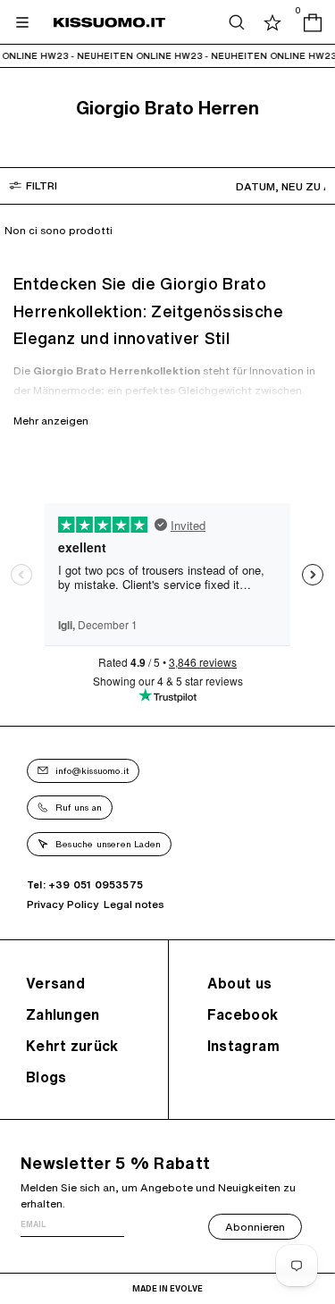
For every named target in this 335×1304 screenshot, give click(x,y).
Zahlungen (63, 1014)
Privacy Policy (63, 904)
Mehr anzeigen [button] (50, 420)
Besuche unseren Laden (108, 843)
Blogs (46, 1077)
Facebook (243, 1014)
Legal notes (134, 904)
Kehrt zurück (72, 1046)
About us (239, 983)
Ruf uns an (78, 807)
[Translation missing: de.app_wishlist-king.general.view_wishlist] (272, 22)
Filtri (41, 185)
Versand (55, 983)
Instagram (244, 1046)
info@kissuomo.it (92, 770)
